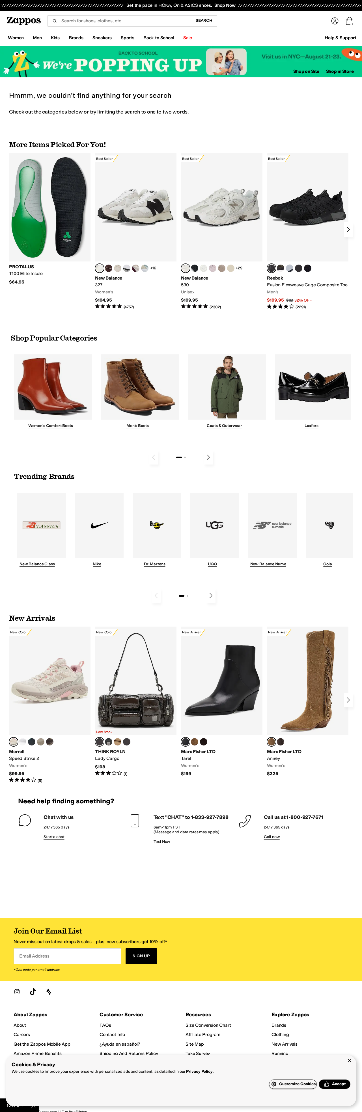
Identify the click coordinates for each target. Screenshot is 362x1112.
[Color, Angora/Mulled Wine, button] (135, 268)
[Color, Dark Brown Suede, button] (203, 741)
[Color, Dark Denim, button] (126, 741)
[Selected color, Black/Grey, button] (271, 268)
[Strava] (48, 991)
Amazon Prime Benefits (38, 1053)
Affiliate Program (203, 1034)
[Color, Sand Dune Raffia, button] (117, 741)
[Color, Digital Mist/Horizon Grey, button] (126, 268)
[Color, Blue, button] (298, 268)
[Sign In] (335, 21)
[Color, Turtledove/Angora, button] (230, 268)
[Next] (348, 229)
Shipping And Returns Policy (129, 1053)
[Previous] (153, 457)
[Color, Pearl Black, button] (108, 741)
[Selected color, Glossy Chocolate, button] (99, 741)
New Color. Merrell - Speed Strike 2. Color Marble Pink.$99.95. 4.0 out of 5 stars (49, 705)
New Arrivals (285, 1044)
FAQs (105, 1025)
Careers (22, 1034)
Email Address (34, 956)
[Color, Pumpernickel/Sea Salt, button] (108, 268)
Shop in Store (340, 71)
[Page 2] (185, 457)
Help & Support (340, 37)
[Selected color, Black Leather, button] (185, 741)
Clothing (280, 1034)
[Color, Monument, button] (31, 741)
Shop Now (225, 5)
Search (204, 20)
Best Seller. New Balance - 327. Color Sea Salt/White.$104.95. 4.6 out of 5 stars (135, 231)
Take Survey (198, 1053)
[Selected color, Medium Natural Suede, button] (271, 741)
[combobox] (119, 21)
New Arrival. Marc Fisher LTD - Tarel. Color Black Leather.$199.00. (221, 702)
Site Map (195, 1044)
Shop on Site (306, 71)
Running (280, 1053)
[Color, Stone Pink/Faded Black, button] (212, 268)
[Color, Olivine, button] (49, 741)
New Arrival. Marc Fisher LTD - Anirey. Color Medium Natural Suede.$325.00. (307, 702)
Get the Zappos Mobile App (42, 1044)
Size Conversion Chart (208, 1025)
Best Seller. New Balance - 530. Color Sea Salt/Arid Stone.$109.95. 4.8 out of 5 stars (221, 231)
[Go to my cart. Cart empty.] (349, 21)
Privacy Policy (199, 1071)
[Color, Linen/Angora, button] (117, 268)
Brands (279, 1025)
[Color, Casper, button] (22, 741)
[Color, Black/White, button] (307, 268)
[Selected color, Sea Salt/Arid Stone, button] (185, 268)
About (20, 1025)
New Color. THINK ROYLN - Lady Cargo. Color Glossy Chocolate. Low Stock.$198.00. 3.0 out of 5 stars (135, 702)
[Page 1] (179, 457)
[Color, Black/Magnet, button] (194, 268)
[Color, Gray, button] (289, 268)
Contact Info (112, 1034)
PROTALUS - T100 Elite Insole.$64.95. (49, 219)
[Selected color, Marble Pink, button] (13, 741)
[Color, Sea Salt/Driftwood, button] (221, 268)
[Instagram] (17, 991)
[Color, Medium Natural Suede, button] (194, 741)
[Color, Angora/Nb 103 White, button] (144, 268)
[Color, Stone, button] (40, 741)
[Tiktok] (33, 991)
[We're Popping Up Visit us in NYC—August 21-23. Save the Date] (181, 61)
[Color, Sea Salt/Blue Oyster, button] (203, 268)
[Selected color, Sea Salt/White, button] (99, 268)
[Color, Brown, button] (280, 268)
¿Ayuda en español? (120, 1044)
